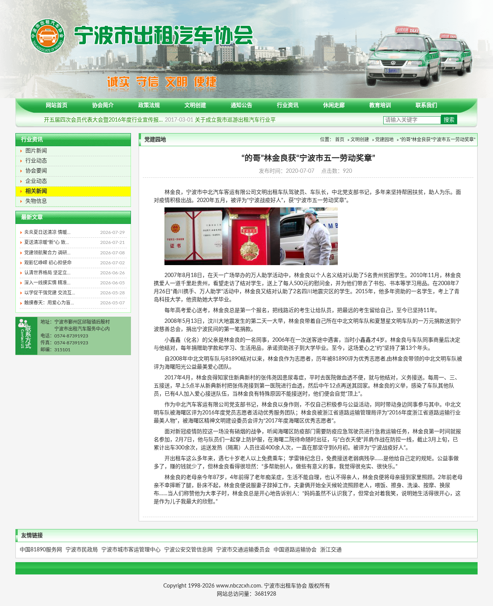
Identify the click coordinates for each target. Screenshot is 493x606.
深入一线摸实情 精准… (74, 282)
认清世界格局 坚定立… (74, 272)
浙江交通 (331, 550)
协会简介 (103, 105)
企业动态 (36, 181)
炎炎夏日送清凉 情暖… (74, 232)
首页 (339, 139)
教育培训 (380, 105)
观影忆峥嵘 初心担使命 (74, 262)
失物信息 (36, 201)
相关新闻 (36, 191)
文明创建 (195, 105)
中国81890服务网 (41, 550)
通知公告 (241, 105)
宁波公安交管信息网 (188, 550)
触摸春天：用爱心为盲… (74, 302)
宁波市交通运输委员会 (243, 550)
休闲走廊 (334, 105)
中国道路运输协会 (295, 550)
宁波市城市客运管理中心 (131, 550)
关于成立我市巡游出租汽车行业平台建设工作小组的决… (265, 120)
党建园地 (384, 139)
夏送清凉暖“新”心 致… (74, 242)
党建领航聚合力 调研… (74, 252)
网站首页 (56, 105)
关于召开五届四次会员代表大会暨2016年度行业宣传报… (98, 120)
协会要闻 (36, 171)
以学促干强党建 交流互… (74, 292)
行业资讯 (287, 105)
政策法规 (149, 105)
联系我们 (426, 105)
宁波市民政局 (81, 550)
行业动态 (36, 161)
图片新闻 (36, 151)
